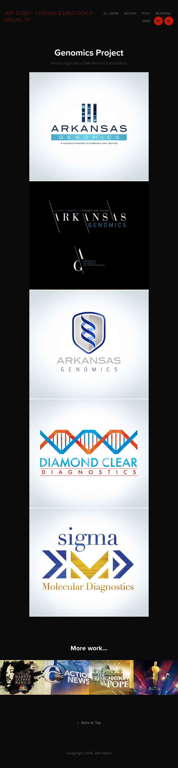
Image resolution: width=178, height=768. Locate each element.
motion (130, 13)
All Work (111, 13)
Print (146, 21)
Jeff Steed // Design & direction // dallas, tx (48, 16)
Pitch (145, 13)
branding (163, 13)
